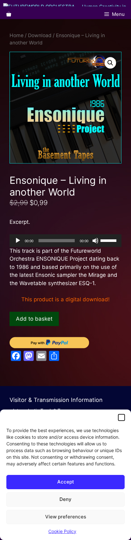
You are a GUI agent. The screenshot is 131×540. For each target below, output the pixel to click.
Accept (65, 482)
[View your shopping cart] (8, 14)
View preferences (65, 517)
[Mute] (95, 240)
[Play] (18, 240)
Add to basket (34, 319)
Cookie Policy (62, 531)
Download (40, 35)
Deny (65, 499)
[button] (121, 417)
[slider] (109, 240)
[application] (65, 240)
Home (17, 35)
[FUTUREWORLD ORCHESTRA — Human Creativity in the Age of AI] (67, 5)
